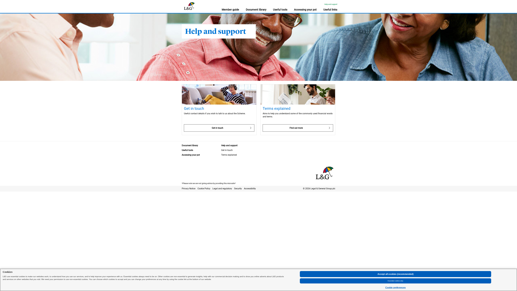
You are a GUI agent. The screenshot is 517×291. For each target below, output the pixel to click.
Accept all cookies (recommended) (396, 274)
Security (238, 188)
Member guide (230, 9)
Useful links (330, 9)
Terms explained (229, 155)
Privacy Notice (188, 188)
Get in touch (217, 128)
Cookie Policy (204, 188)
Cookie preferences (395, 287)
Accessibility (250, 188)
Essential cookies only (395, 281)
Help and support (330, 4)
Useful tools (187, 150)
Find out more (296, 128)
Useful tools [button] (280, 9)
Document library (256, 9)
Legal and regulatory (222, 188)
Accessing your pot (305, 9)
